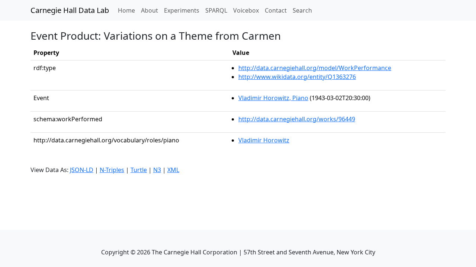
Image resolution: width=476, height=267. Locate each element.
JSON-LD (81, 170)
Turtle (139, 170)
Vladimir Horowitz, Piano (273, 98)
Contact (276, 10)
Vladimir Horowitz (263, 140)
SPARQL (216, 10)
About (149, 10)
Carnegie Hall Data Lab (69, 10)
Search (302, 10)
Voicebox (246, 10)
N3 (157, 170)
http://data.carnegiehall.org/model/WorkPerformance (314, 68)
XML (173, 170)
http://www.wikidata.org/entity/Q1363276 (297, 77)
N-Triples (112, 170)
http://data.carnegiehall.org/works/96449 (296, 119)
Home (128, 10)
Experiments (181, 10)
